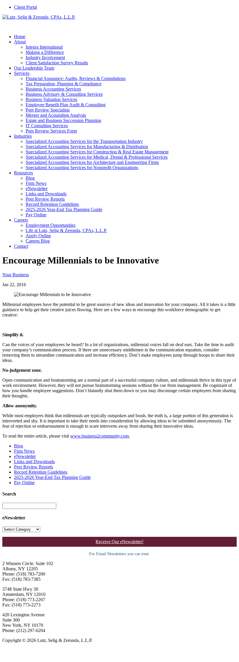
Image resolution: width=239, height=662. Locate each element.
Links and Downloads (46, 193)
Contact (21, 246)
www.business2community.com (99, 435)
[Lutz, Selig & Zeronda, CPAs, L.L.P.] (38, 17)
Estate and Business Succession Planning (63, 120)
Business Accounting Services (53, 88)
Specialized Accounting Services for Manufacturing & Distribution (87, 146)
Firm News (36, 183)
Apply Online (38, 235)
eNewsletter (37, 188)
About (20, 41)
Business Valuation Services (51, 99)
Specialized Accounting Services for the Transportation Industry (84, 141)
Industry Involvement (45, 57)
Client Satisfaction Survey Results (57, 62)
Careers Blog (38, 240)
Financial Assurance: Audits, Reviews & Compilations (76, 78)
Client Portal (25, 7)
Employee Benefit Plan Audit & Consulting (66, 104)
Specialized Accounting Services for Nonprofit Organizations (82, 167)
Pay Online (36, 214)
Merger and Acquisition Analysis (56, 115)
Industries (23, 136)
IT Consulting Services (47, 125)
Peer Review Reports (45, 199)
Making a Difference (45, 52)
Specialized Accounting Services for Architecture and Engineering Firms (92, 162)
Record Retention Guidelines (52, 204)
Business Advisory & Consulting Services (64, 94)
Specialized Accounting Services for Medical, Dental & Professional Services (97, 157)
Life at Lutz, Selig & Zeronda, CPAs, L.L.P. (66, 230)
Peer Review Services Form (51, 130)
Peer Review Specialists (48, 109)
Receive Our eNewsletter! (119, 541)
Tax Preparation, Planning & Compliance (63, 83)
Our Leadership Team (34, 68)
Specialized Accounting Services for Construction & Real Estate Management (97, 151)
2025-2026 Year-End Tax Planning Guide (64, 209)
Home (19, 36)
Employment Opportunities (50, 225)
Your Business (15, 274)
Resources (23, 172)
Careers (21, 219)
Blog (30, 178)
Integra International (44, 47)
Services (21, 73)
